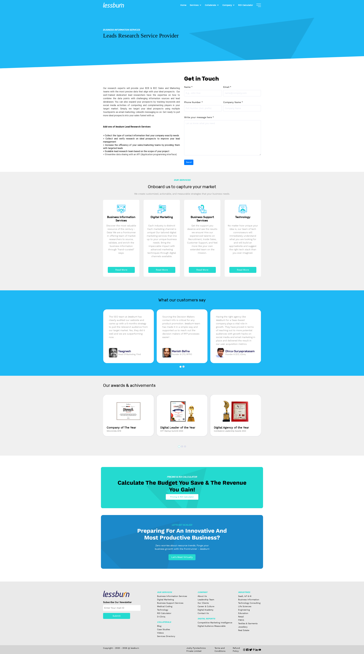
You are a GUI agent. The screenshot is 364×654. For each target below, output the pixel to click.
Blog (159, 626)
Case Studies (163, 629)
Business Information (248, 599)
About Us (202, 596)
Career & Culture (206, 606)
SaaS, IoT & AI (244, 596)
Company (227, 5)
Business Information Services (172, 596)
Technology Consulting (249, 603)
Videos (160, 633)
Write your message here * (199, 117)
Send (189, 162)
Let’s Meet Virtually (182, 557)
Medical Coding (164, 606)
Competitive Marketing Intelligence (215, 622)
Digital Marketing (165, 599)
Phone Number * (193, 102)
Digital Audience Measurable (212, 626)
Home (183, 5)
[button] (180, 367)
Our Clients (203, 603)
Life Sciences (244, 606)
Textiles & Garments (248, 623)
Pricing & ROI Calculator (182, 497)
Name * (188, 87)
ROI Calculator (245, 5)
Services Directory (166, 636)
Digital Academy (205, 610)
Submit (117, 615)
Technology (162, 610)
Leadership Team (206, 599)
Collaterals (210, 5)
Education (243, 613)
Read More (121, 269)
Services (194, 5)
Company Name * (233, 102)
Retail (241, 616)
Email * (227, 87)
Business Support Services (170, 603)
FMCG (241, 620)
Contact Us (203, 613)
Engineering (244, 610)
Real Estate (243, 630)
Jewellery (242, 627)
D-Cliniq (161, 616)
